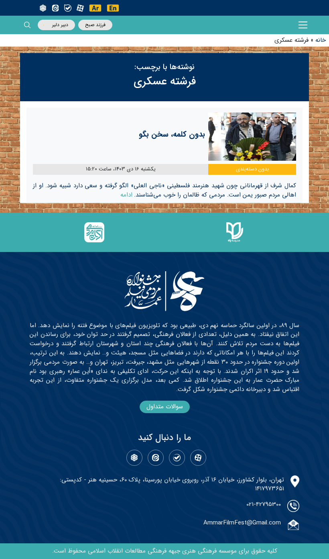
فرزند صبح (95, 25)
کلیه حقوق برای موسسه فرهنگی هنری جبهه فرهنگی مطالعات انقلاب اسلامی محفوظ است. (164, 551)
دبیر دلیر (60, 25)
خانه (320, 40)
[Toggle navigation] (303, 25)
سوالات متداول (164, 407)
